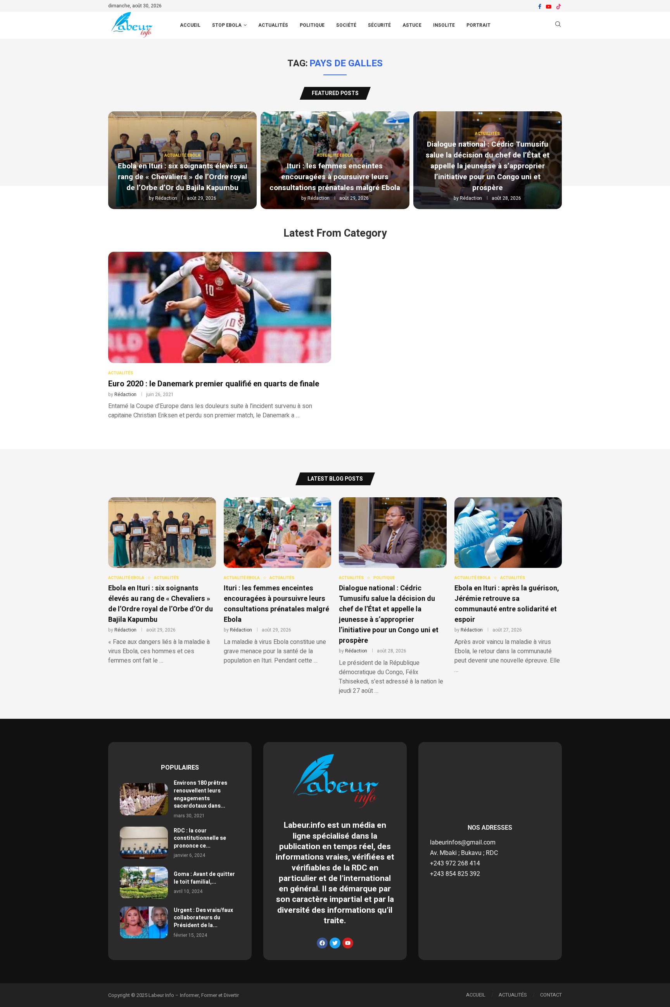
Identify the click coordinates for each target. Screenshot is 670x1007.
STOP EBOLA (227, 25)
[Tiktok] (559, 6)
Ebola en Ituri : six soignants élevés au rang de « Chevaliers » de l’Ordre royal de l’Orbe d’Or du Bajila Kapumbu (182, 177)
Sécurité (379, 25)
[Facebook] (540, 6)
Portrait (478, 25)
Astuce (411, 25)
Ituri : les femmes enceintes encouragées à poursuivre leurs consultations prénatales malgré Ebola (334, 177)
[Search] (558, 25)
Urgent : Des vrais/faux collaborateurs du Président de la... (203, 917)
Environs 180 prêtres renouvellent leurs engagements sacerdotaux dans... (200, 794)
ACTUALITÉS (513, 994)
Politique (312, 25)
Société (346, 25)
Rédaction (166, 198)
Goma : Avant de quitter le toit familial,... (204, 878)
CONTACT (551, 994)
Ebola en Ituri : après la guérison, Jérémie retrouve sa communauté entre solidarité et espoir (506, 604)
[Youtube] (549, 6)
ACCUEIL (190, 25)
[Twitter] (335, 943)
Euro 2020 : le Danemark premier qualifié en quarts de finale (213, 383)
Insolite (444, 25)
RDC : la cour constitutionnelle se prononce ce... (200, 838)
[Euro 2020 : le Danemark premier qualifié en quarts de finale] (219, 336)
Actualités (273, 25)
